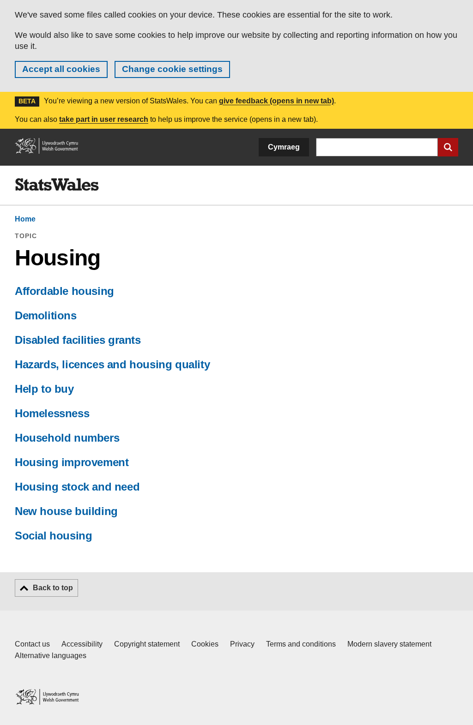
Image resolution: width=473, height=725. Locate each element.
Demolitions (46, 315)
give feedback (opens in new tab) (276, 101)
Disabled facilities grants (78, 340)
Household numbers (67, 437)
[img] (57, 184)
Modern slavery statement (389, 644)
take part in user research (103, 119)
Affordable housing (64, 291)
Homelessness (52, 413)
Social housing (53, 535)
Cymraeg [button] (284, 147)
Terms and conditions (301, 644)
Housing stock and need (77, 486)
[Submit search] (448, 147)
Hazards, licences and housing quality (112, 364)
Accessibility (82, 644)
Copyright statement (147, 644)
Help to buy (44, 389)
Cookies (204, 644)
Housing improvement (71, 462)
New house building (66, 511)
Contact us (32, 644)
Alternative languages (50, 655)
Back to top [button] (53, 588)
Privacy (242, 644)
